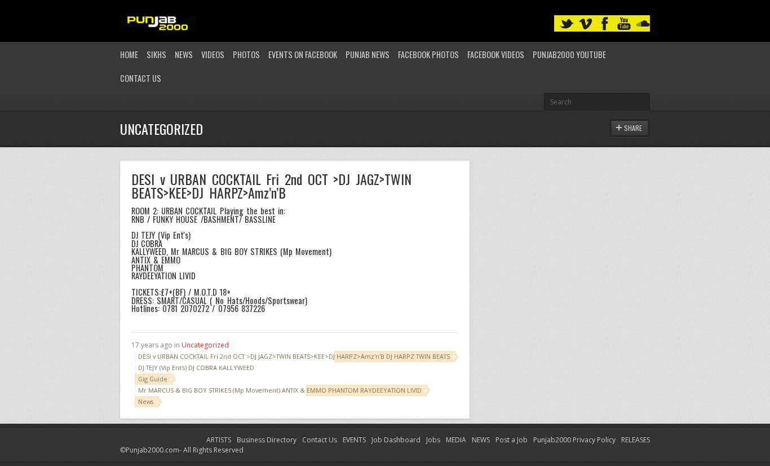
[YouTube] (624, 24)
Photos (246, 54)
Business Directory (267, 440)
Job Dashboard (396, 440)
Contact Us (140, 78)
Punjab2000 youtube (569, 54)
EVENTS (354, 440)
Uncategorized (205, 345)
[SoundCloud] (643, 24)
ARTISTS (218, 440)
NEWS (481, 440)
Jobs (433, 440)
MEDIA (456, 440)
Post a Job (511, 440)
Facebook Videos (495, 54)
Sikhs (156, 54)
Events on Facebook (302, 54)
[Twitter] (566, 24)
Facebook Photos (428, 54)
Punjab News (368, 54)
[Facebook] (605, 24)
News (184, 54)
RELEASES (635, 440)
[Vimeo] (585, 24)
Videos (212, 54)
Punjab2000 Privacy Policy (574, 440)
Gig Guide (152, 379)
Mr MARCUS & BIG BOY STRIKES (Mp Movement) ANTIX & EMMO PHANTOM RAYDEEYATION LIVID (280, 390)
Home (129, 54)
